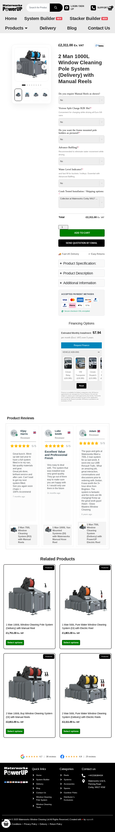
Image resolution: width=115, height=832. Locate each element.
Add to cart (82, 233)
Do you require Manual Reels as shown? (79, 93)
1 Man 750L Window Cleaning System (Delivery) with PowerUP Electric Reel (94, 533)
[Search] (56, 8)
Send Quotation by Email (81, 243)
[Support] (93, 7)
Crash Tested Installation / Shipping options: (81, 193)
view (20, 51)
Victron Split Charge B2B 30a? (80, 108)
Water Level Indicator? (76, 169)
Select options (14, 642)
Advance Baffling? (74, 147)
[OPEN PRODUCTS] (26, 28)
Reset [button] (81, 386)
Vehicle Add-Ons (71, 352)
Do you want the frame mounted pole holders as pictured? (78, 131)
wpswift (89, 819)
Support (102, 7)
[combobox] (38, 8)
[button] (44, 67)
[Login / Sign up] (66, 7)
